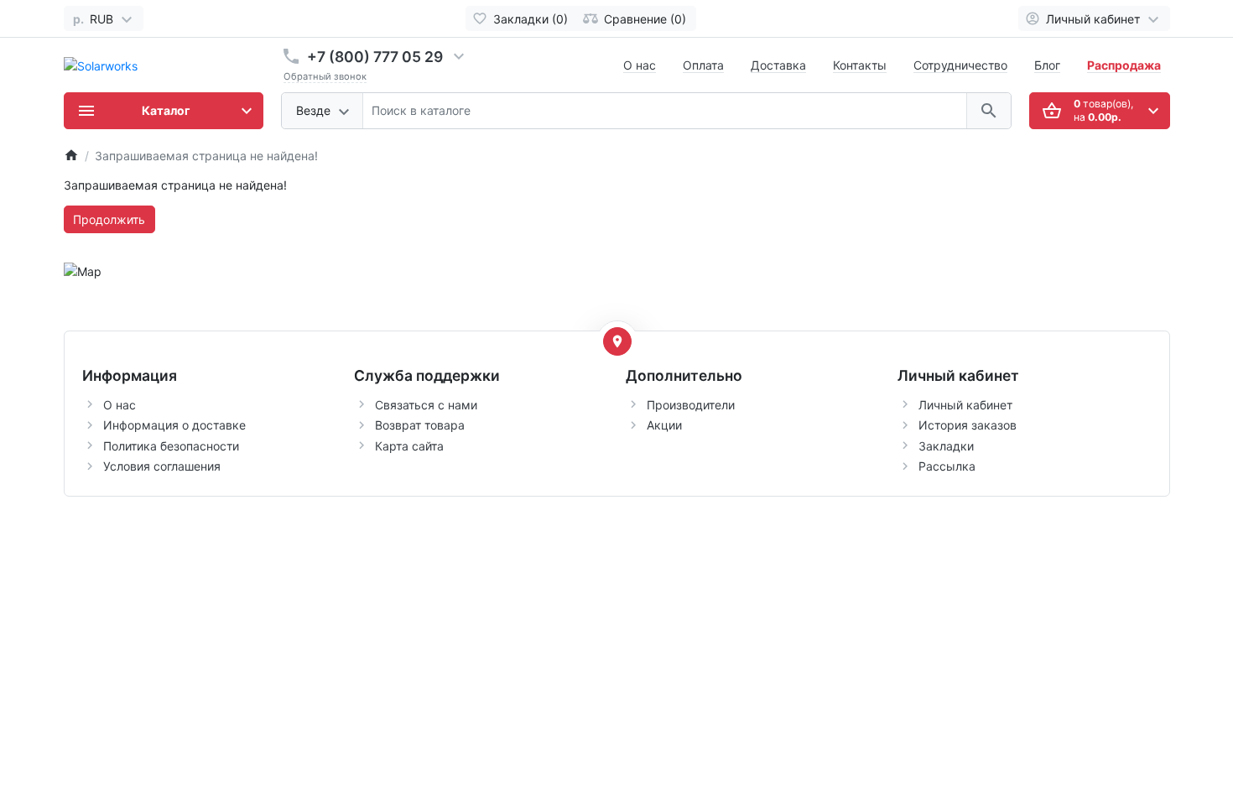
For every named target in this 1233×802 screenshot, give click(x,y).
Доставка (778, 65)
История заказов (967, 425)
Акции (664, 425)
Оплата (703, 65)
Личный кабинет (965, 405)
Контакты (860, 65)
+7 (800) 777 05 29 (375, 56)
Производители (691, 405)
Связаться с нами (426, 405)
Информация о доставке (174, 425)
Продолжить (109, 219)
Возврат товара (420, 425)
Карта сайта (409, 446)
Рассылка (946, 466)
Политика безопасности (171, 446)
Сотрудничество (960, 65)
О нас (639, 65)
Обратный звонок (325, 76)
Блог (1047, 65)
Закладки (946, 446)
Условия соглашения (162, 466)
